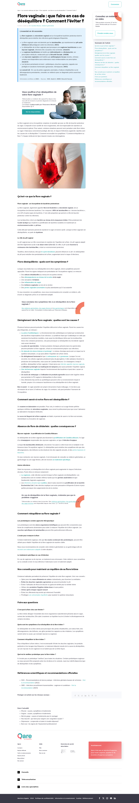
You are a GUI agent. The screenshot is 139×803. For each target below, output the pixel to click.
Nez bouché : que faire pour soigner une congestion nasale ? (42, 719)
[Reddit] (82, 695)
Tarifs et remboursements (24, 753)
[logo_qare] (21, 3)
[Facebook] (75, 695)
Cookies (79, 798)
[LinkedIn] (85, 695)
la (51, 356)
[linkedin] (115, 798)
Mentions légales (23, 798)
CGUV (32, 798)
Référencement (88, 798)
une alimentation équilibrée (38, 595)
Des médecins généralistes (30, 308)
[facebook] (100, 798)
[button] (69, 772)
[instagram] (107, 798)
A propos (19, 747)
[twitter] (103, 798)
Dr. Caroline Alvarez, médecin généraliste (41, 25)
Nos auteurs (20, 760)
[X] (78, 695)
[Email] (95, 695)
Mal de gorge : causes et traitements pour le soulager (39, 716)
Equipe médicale (21, 750)
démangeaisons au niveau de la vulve (38, 277)
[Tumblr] (89, 695)
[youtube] (111, 798)
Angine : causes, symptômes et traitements (36, 713)
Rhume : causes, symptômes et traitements (36, 711)
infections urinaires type (35, 483)
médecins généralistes (58, 501)
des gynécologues (58, 308)
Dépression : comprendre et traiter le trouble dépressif (39, 721)
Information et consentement (65, 798)
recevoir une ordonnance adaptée (29, 549)
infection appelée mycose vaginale (72, 364)
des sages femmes (27, 503)
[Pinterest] (92, 695)
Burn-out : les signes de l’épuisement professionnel (39, 724)
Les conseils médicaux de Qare (29, 10)
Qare (18, 10)
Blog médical (20, 758)
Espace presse (21, 755)
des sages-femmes (45, 308)
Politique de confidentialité (44, 798)
